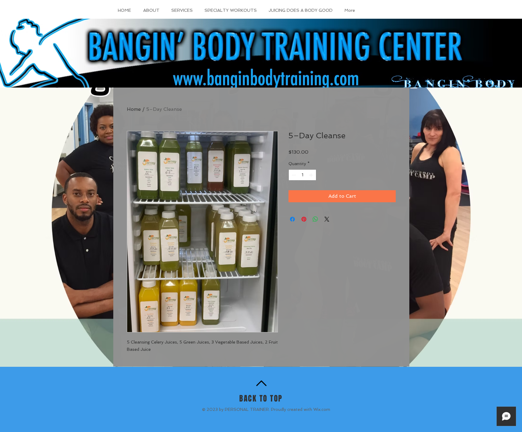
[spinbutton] (302, 175)
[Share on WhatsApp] (315, 219)
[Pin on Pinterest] (304, 219)
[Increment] (311, 175)
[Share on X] (326, 219)
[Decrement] (293, 175)
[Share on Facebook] (292, 219)
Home (134, 109)
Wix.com (321, 409)
